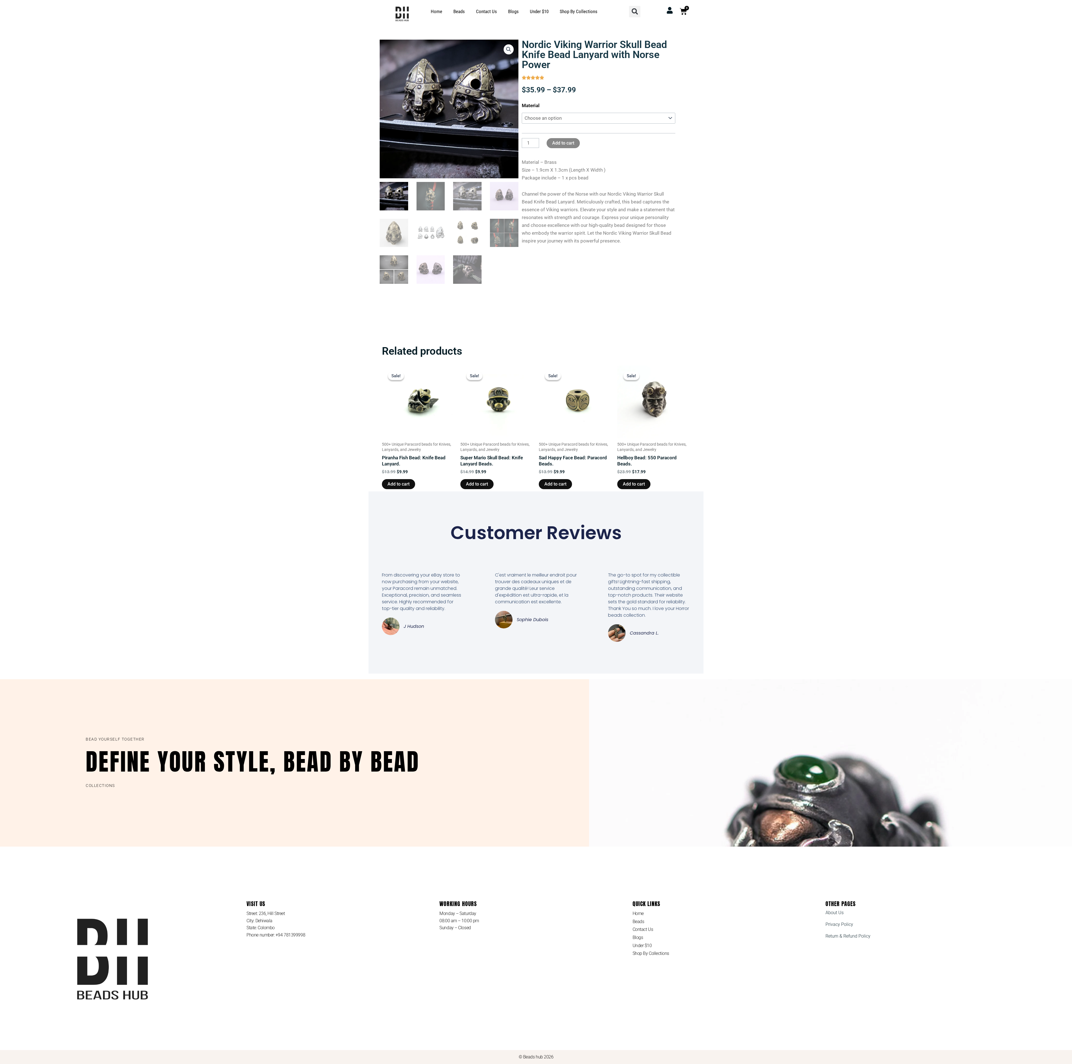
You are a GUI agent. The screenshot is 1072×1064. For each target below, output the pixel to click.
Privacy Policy (839, 924)
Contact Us (486, 11)
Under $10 (539, 11)
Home (436, 11)
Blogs (513, 11)
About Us (834, 912)
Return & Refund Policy (847, 936)
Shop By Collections (578, 11)
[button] (634, 11)
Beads (459, 11)
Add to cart (563, 143)
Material (531, 105)
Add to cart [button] (398, 484)
